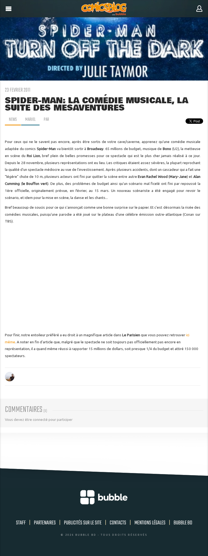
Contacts (118, 522)
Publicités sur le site (83, 522)
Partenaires (45, 522)
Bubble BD (183, 522)
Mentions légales (149, 522)
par (46, 119)
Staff (21, 522)
